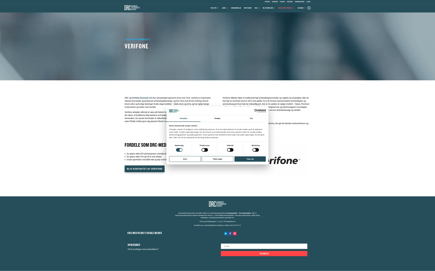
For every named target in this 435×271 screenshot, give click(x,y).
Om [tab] (251, 118)
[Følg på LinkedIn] (225, 233)
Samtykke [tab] (183, 118)
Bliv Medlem (268, 8)
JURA (224, 8)
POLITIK (214, 8)
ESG (256, 8)
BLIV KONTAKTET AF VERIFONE (144, 168)
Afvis (185, 159)
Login (308, 1)
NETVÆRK (248, 8)
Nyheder (275, 1)
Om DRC (301, 8)
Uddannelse (236, 8)
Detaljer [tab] (217, 118)
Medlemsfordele (285, 8)
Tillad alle (250, 159)
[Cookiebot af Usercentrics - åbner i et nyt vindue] (256, 111)
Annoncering (299, 1)
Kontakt (290, 1)
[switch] (205, 150)
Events (282, 1)
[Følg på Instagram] (235, 233)
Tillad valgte (217, 159)
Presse (267, 1)
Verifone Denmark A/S (142, 98)
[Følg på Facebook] (230, 233)
